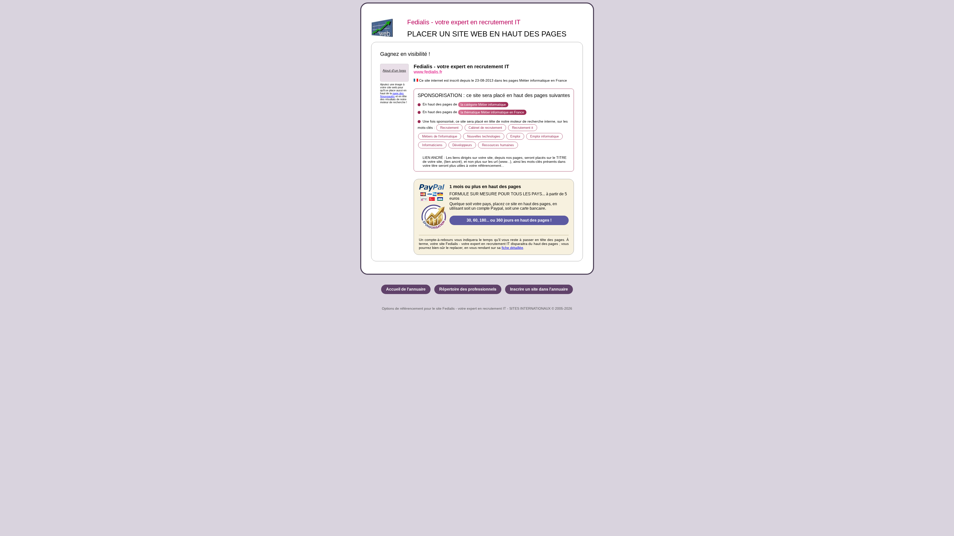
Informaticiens (432, 145)
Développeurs (462, 145)
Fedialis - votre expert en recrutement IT (463, 22)
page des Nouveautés (392, 95)
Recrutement (449, 128)
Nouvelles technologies (483, 136)
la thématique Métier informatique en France (492, 112)
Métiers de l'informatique (439, 136)
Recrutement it (522, 128)
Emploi (515, 136)
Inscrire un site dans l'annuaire (539, 289)
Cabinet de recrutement (485, 128)
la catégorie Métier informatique (483, 104)
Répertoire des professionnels (467, 289)
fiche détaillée (512, 248)
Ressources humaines (498, 145)
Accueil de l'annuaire (406, 289)
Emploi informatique (544, 136)
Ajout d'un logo (394, 70)
